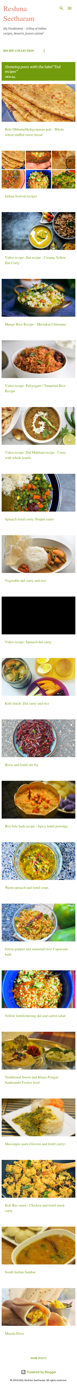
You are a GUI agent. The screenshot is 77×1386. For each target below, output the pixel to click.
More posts (39, 1358)
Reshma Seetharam (18, 13)
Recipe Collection (18, 50)
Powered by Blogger (41, 1372)
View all (10, 77)
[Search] (61, 8)
